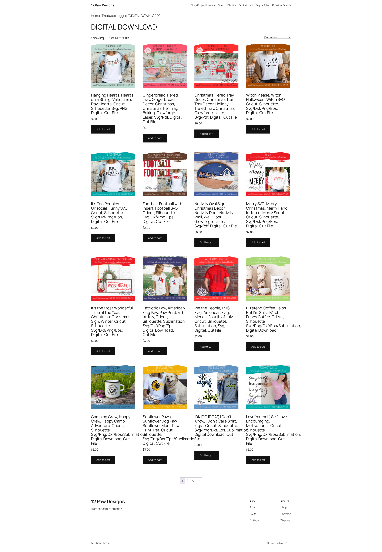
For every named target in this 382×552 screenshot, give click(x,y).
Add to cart (103, 129)
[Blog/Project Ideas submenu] (214, 5)
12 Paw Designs (102, 5)
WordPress (286, 543)
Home (95, 15)
